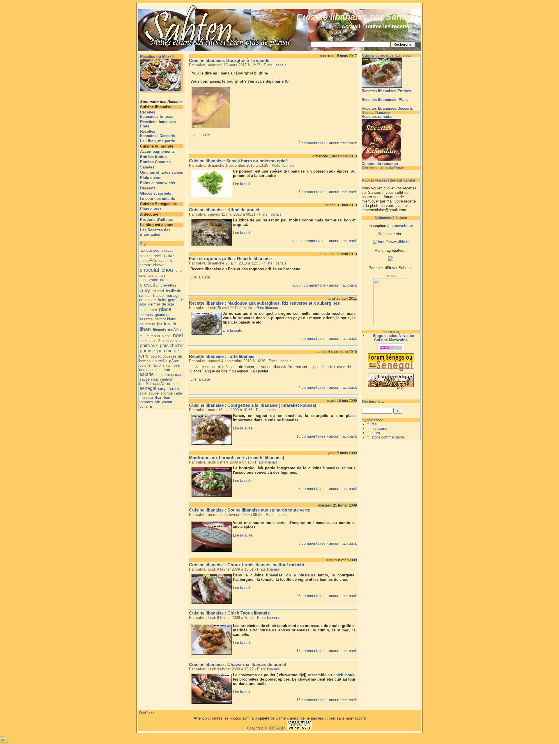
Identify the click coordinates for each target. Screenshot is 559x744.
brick (158, 256)
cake (169, 255)
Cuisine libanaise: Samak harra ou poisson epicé (238, 160)
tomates (146, 402)
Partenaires (391, 331)
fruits (162, 300)
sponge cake (171, 393)
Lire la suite (200, 135)
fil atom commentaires (386, 437)
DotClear (146, 713)
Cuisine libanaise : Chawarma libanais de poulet (237, 664)
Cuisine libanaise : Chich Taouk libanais (229, 612)
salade (147, 374)
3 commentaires (312, 192)
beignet (145, 256)
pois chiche (171, 345)
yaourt (167, 402)
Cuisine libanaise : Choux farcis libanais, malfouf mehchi (246, 564)
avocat (167, 250)
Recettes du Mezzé (157, 56)
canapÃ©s (148, 260)
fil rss (372, 424)
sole (142, 393)
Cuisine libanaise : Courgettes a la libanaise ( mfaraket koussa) (252, 405)
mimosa (153, 336)
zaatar (146, 406)
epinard (158, 291)
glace (165, 309)
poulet (156, 356)
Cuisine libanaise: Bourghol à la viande (229, 60)
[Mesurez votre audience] (5, 742)
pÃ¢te (174, 361)
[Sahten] (390, 324)
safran (165, 369)
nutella (145, 341)
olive (179, 341)
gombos (146, 314)
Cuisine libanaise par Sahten (355, 17)
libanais (159, 330)
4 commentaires (312, 387)
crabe (164, 280)
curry (145, 290)
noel (178, 335)
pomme (147, 350)
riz (168, 365)
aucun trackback (343, 143)
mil (141, 336)
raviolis (158, 365)
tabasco (146, 397)
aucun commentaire (309, 241)
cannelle (166, 260)
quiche (145, 365)
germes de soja (161, 304)
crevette (149, 285)
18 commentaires (311, 651)
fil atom (373, 433)
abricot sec (150, 250)
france (158, 295)
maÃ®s (174, 330)
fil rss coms (377, 428)
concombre (148, 280)
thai (158, 397)
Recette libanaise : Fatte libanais (221, 356)
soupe (153, 393)
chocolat (149, 270)
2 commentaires (312, 143)
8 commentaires (312, 338)
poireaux (149, 345)
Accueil (351, 26)
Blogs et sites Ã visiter (393, 335)
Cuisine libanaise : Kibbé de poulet (224, 209)
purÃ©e (161, 361)
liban (145, 329)
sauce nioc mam (169, 374)
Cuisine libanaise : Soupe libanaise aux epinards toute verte (249, 509)
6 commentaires (312, 488)
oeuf (156, 341)
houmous (147, 324)
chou (167, 270)
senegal (148, 388)
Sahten (391, 276)
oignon (167, 341)
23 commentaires (311, 596)
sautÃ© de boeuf (167, 383)
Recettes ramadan (378, 116)
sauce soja (148, 379)
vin (157, 402)
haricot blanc (165, 319)
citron (160, 275)
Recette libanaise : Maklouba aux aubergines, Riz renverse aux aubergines (264, 303)
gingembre (148, 310)
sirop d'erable (169, 388)
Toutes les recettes (388, 26)
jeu (159, 324)
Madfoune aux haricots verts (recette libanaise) (236, 457)
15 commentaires (311, 436)
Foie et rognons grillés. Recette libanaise (230, 258)
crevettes (168, 285)
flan (148, 295)
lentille (171, 323)
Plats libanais (275, 65)
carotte (145, 265)
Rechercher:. (373, 401)
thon (166, 397)
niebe (166, 336)
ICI (287, 81)
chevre (158, 265)
